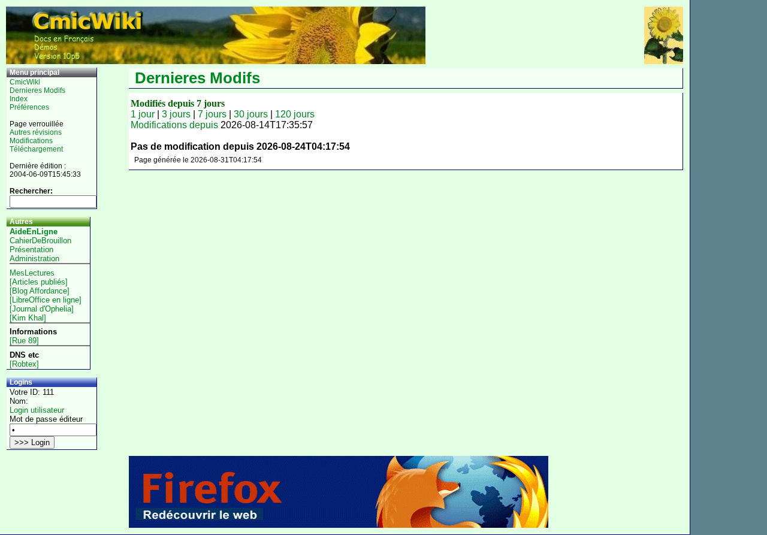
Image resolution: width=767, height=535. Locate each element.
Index (19, 99)
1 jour (143, 114)
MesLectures (32, 272)
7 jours (212, 114)
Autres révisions (36, 132)
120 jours (295, 114)
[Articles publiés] (39, 281)
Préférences (29, 107)
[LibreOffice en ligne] (45, 299)
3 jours (176, 114)
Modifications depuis (174, 125)
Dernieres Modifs (37, 90)
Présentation (31, 249)
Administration (34, 258)
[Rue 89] (24, 340)
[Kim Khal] (28, 317)
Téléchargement (36, 149)
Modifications (31, 141)
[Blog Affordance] (40, 290)
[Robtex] (24, 363)
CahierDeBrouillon (40, 240)
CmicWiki (25, 82)
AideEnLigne (34, 231)
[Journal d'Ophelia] (42, 308)
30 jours (251, 114)
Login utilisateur (37, 410)
